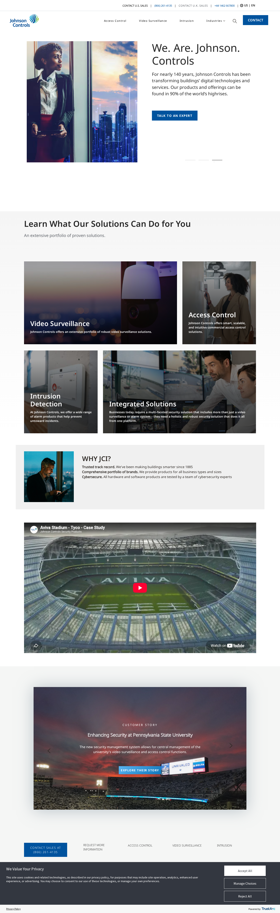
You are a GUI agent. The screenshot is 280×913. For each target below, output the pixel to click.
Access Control (115, 21)
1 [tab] (124, 799)
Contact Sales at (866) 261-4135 (45, 850)
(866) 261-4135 (163, 5)
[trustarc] (268, 909)
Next (231, 745)
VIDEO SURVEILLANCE (187, 845)
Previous (49, 751)
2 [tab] (139, 799)
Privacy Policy (13, 908)
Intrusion (187, 21)
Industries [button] (214, 21)
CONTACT (255, 20)
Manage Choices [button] (245, 883)
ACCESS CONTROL (140, 845)
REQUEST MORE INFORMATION (94, 847)
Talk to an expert (175, 116)
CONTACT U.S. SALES (135, 5)
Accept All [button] (245, 871)
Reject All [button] (245, 896)
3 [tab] (153, 799)
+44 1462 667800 (225, 5)
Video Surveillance (153, 21)
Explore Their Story (140, 770)
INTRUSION (224, 845)
